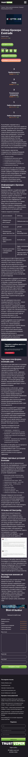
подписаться (13, 739)
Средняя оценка (5, 36)
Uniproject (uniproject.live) (7, 688)
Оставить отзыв (7, 44)
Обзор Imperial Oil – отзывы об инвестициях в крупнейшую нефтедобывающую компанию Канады (12, 713)
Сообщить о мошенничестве (11, 60)
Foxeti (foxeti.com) (5, 685)
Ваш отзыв (4, 632)
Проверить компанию (9, 56)
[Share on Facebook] (3, 51)
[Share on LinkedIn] (11, 51)
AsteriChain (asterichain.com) (8, 690)
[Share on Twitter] (7, 51)
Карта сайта (13, 747)
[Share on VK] (15, 51)
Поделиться (4, 48)
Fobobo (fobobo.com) (6, 683)
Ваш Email (4, 659)
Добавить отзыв (5, 619)
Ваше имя (3, 654)
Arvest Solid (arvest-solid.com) (8, 693)
